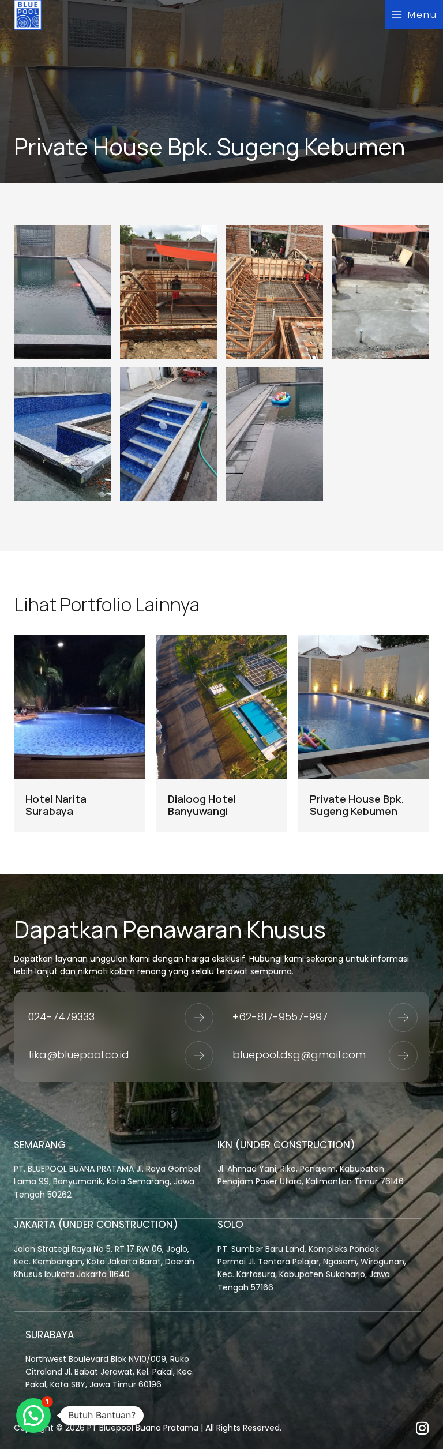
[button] (33, 1415)
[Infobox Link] (115, 1179)
